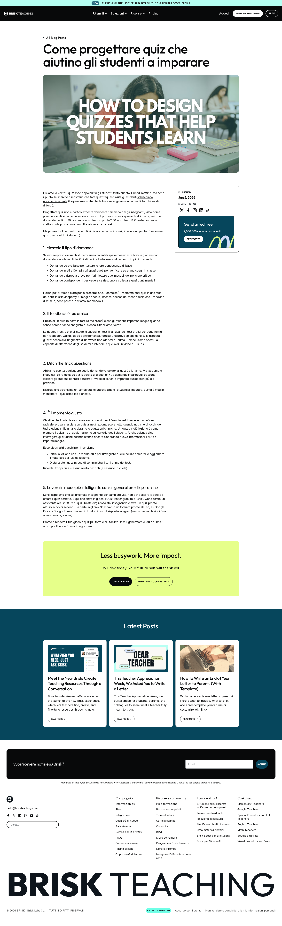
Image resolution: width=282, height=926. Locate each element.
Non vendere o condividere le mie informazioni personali (240, 910)
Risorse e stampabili (168, 809)
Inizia (271, 13)
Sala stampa (123, 826)
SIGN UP (261, 764)
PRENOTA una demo (248, 13)
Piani (118, 809)
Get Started (193, 239)
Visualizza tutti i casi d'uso (253, 841)
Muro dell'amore (166, 837)
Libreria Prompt (166, 848)
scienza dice (145, 432)
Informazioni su (125, 803)
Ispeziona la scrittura (210, 818)
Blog (159, 832)
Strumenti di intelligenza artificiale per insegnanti (211, 805)
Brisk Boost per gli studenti (213, 835)
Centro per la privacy (129, 832)
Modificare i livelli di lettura (213, 824)
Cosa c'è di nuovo (127, 820)
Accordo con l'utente (188, 910)
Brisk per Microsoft (209, 841)
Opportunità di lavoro (129, 854)
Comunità (162, 826)
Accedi (224, 13)
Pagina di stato (124, 848)
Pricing (154, 13)
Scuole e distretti (247, 835)
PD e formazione (166, 803)
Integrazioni (123, 815)
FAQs (119, 837)
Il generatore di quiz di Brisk (144, 522)
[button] (100, 13)
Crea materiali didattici (210, 830)
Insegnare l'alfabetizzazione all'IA (173, 856)
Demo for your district (153, 581)
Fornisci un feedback (210, 813)
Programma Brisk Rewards (172, 843)
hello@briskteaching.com (22, 808)
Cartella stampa (165, 820)
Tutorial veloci (165, 815)
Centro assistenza (127, 843)
